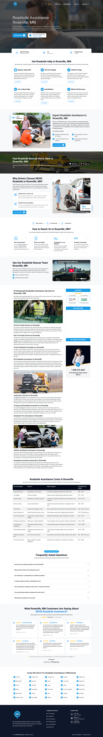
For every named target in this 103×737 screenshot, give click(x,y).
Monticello (81, 693)
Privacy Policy (86, 734)
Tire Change (51, 713)
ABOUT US (57, 4)
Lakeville (65, 693)
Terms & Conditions (77, 734)
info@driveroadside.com (79, 718)
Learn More (18, 82)
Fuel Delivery (48, 89)
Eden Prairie (50, 689)
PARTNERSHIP (67, 4)
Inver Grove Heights (67, 689)
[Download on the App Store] (73, 163)
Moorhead (81, 697)
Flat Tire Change (50, 70)
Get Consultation (18, 212)
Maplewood (81, 681)
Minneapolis (82, 685)
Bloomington (19, 693)
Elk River (49, 697)
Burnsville (34, 681)
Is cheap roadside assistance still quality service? (27, 581)
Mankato (65, 697)
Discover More (57, 145)
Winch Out (50, 727)
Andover (18, 677)
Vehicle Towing (76, 70)
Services (84, 4)
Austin (17, 685)
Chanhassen (34, 689)
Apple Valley (19, 681)
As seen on (52, 659)
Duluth (49, 681)
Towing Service (52, 721)
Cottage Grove (51, 677)
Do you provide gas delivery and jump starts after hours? (29, 592)
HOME (49, 4)
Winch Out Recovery (78, 89)
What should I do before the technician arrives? (27, 570)
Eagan (49, 685)
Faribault (65, 677)
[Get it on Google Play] (85, 163)
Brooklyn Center (19, 697)
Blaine (17, 689)
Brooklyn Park (35, 677)
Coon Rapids (34, 697)
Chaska (33, 693)
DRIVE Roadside (20, 734)
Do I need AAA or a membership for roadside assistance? (29, 575)
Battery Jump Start (24, 70)
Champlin (34, 685)
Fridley (64, 685)
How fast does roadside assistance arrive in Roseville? (29, 564)
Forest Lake (66, 681)
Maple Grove (82, 677)
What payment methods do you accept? (24, 598)
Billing (76, 4)
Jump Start (51, 716)
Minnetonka (82, 689)
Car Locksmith (51, 724)
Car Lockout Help (24, 89)
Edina (49, 693)
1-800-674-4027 (78, 370)
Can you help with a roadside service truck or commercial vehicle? (32, 586)
